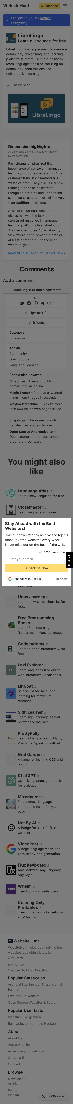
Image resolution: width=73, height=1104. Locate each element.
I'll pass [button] (61, 579)
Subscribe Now (37, 568)
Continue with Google (26, 578)
